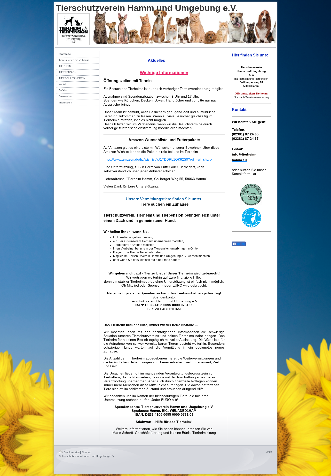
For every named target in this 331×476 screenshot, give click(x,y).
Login (269, 451)
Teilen (240, 244)
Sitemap (86, 452)
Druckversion (71, 452)
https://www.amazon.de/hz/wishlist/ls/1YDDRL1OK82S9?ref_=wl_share (157, 159)
